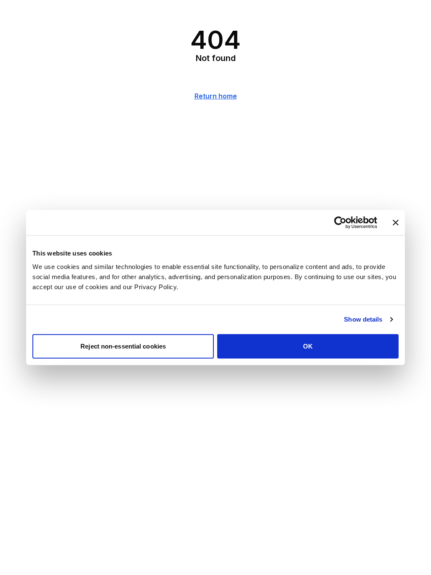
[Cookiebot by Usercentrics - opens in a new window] (340, 222)
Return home (215, 96)
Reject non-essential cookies (123, 345)
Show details (363, 319)
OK (308, 345)
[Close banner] (396, 223)
